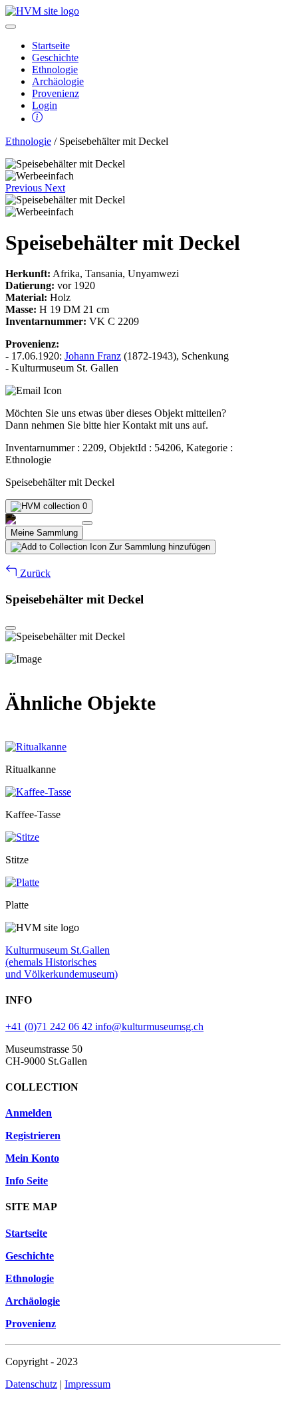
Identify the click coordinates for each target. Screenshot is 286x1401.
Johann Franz (93, 356)
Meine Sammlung (44, 533)
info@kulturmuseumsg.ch (149, 1026)
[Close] (87, 523)
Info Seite (26, 1180)
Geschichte (55, 57)
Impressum (87, 1384)
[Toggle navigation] (10, 27)
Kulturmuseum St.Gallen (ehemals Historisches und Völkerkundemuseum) (61, 962)
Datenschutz (31, 1384)
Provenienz (55, 93)
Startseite (51, 45)
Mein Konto (32, 1158)
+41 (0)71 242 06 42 (50, 1026)
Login (44, 105)
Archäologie (58, 81)
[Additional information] (37, 118)
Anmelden (28, 1113)
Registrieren (33, 1135)
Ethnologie (55, 69)
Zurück (34, 573)
